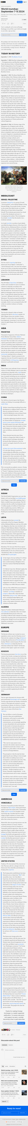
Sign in (25, 2)
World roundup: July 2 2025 (9, 1070)
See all (4, 1101)
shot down (15, 314)
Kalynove (23, 638)
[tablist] (7, 1045)
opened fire (10, 202)
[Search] (25, 1066)
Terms (17, 1119)
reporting (12, 263)
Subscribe (19, 2)
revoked (3, 838)
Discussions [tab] (12, 1066)
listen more (15, 931)
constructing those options (16, 1003)
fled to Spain (11, 808)
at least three (12, 283)
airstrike (9, 223)
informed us (8, 644)
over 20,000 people (21, 498)
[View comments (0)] (8, 23)
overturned (4, 354)
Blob (20, 875)
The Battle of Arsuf (17, 57)
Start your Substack (11, 1121)
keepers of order (16, 885)
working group (15, 360)
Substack (8, 1124)
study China (4, 404)
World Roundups (6, 6)
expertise (11, 870)
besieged (3, 834)
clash (19, 372)
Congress (5, 594)
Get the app (19, 1121)
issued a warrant (8, 811)
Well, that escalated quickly (9, 1080)
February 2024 (7, 916)
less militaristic (10, 929)
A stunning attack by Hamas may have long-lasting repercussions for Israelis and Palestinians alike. (10, 1093)
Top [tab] (3, 1066)
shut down (18, 654)
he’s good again (12, 554)
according (11, 592)
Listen (24, 19)
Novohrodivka (20, 640)
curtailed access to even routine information (14, 421)
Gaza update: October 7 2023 (10, 1091)
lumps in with (13, 595)
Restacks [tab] (11, 1045)
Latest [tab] (6, 1066)
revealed (9, 218)
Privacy (13, 1119)
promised (20, 944)
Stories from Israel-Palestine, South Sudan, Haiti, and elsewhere (10, 1072)
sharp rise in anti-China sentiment (13, 448)
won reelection (5, 612)
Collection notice (22, 1119)
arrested (16, 520)
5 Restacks (18, 1029)
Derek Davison (4, 18)
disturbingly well (14, 699)
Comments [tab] (4, 1045)
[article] (14, 1073)
